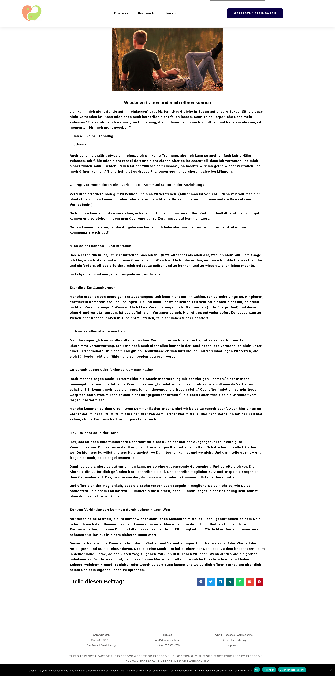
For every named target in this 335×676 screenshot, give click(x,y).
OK (257, 669)
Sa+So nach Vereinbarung (101, 645)
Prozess (121, 13)
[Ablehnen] (330, 670)
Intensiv (169, 13)
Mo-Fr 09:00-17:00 (101, 640)
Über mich (145, 13)
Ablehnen (269, 669)
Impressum (234, 645)
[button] (201, 582)
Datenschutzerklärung (234, 640)
